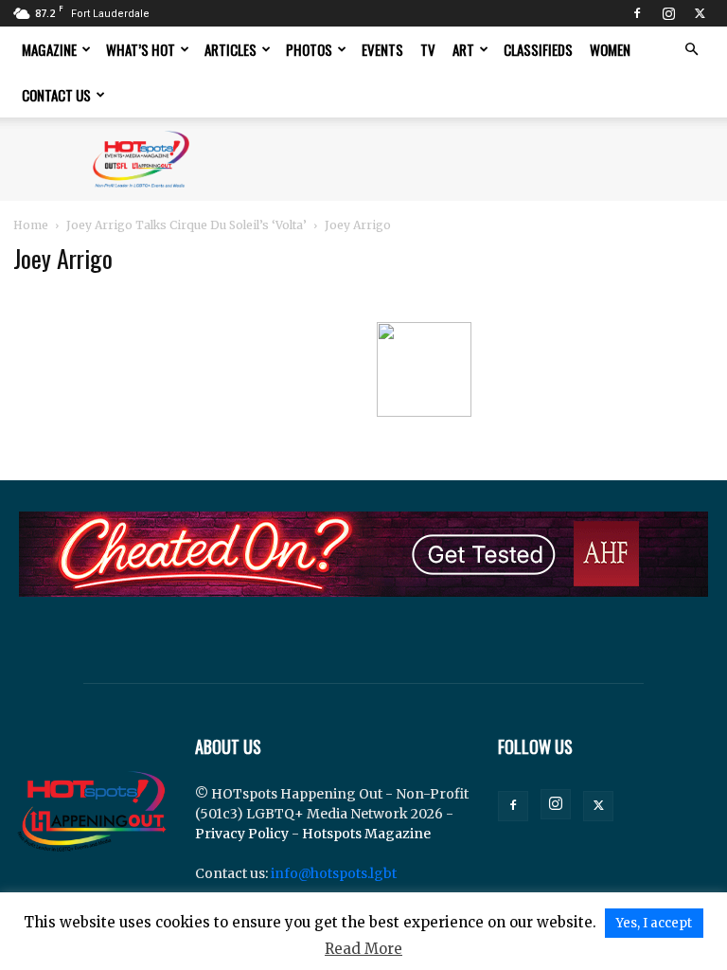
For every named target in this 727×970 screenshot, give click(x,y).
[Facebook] (637, 13)
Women (610, 49)
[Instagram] (668, 13)
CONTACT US (56, 94)
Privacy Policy (242, 833)
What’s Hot (140, 49)
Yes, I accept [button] (654, 923)
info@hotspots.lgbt (334, 873)
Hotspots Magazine (366, 833)
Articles (230, 49)
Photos (309, 49)
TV (427, 49)
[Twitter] (699, 13)
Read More (363, 949)
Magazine (49, 49)
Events (382, 49)
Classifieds (538, 49)
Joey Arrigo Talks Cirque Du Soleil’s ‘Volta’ (186, 225)
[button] (691, 50)
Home (30, 225)
